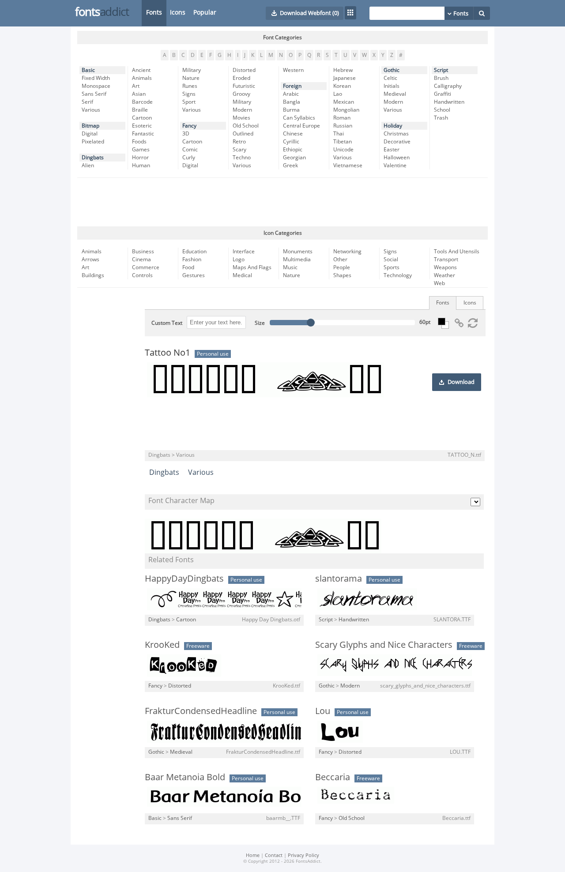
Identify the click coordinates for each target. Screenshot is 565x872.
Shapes (342, 275)
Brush (441, 78)
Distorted (244, 70)
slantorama (338, 578)
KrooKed (162, 644)
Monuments (298, 251)
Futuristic (244, 86)
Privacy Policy (303, 855)
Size (260, 323)
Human (141, 165)
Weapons (445, 267)
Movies (241, 118)
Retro (239, 142)
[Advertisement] (282, 202)
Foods (139, 142)
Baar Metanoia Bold (185, 777)
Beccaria (332, 777)
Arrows (90, 259)
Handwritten (449, 102)
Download (461, 382)
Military (191, 70)
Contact (273, 855)
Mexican (343, 102)
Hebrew (343, 70)
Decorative (397, 142)
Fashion (191, 259)
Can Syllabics (299, 118)
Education (194, 251)
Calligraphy (448, 86)
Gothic (391, 70)
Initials (391, 86)
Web (439, 283)
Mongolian (346, 110)
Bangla (291, 102)
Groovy (241, 94)
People (341, 267)
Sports (391, 267)
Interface (244, 251)
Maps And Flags (252, 267)
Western (293, 70)
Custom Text (166, 323)
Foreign (292, 86)
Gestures (193, 275)
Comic (190, 150)
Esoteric (142, 126)
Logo (239, 259)
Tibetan (342, 142)
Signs (189, 94)
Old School (246, 126)
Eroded (241, 78)
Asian (139, 94)
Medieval (395, 94)
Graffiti (442, 94)
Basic (88, 70)
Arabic (291, 94)
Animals (142, 78)
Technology (398, 275)
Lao (337, 94)
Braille (140, 110)
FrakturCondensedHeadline (201, 711)
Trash (441, 118)
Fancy (189, 126)
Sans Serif (94, 94)
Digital (90, 134)
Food (188, 267)
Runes (189, 86)
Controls (142, 275)
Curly (188, 157)
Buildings (93, 275)
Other (340, 259)
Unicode (343, 150)
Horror (140, 157)
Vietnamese (347, 165)
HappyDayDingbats (184, 578)
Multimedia (297, 259)
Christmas (396, 134)
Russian (342, 126)
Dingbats (93, 157)
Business (143, 251)
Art (135, 86)
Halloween (397, 157)
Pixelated (93, 142)
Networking (347, 251)
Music (290, 267)
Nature (191, 78)
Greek (290, 165)
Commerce (145, 267)
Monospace (96, 86)
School (442, 110)
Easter (391, 150)
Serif (87, 102)
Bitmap (90, 126)
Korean (342, 86)
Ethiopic (292, 150)
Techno (242, 157)
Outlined (243, 134)
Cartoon (142, 118)
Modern (242, 110)
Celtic (390, 78)
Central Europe (301, 126)
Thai (338, 134)
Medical (242, 275)
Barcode (142, 102)
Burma (291, 110)
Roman (341, 118)
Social (391, 259)
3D (185, 134)
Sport (189, 102)
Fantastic (143, 134)
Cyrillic (291, 142)
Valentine (395, 165)
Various (91, 110)
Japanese (344, 78)
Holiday (393, 126)
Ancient (141, 70)
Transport (446, 259)
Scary (239, 150)
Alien (88, 165)
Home (253, 855)
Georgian (294, 157)
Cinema (141, 259)
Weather (444, 275)
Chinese (293, 134)
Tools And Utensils (456, 251)
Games (141, 150)
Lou (322, 711)
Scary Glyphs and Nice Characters (383, 644)
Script (441, 70)
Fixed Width (96, 78)
